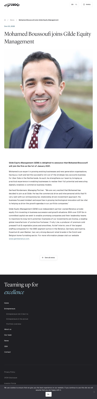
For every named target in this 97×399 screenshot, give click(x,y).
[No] (94, 392)
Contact (7, 352)
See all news (50, 258)
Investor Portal (10, 383)
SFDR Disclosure (10, 378)
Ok (48, 394)
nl (76, 4)
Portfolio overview (13, 324)
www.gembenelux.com (19, 239)
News (12, 20)
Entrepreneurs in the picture (17, 319)
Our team (8, 335)
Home (5, 20)
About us (7, 329)
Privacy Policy (9, 372)
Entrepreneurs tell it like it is (17, 314)
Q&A (6, 346)
